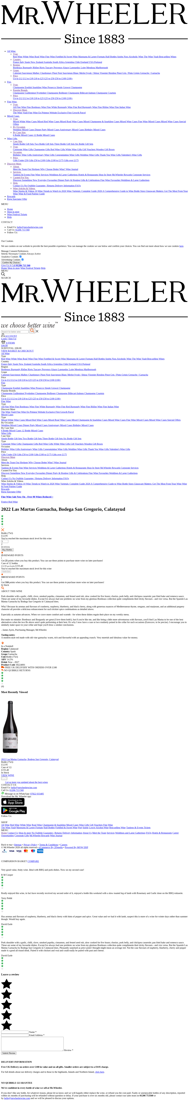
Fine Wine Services (40, 174)
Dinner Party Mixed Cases (47, 129)
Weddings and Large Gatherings (130, 833)
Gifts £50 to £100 (37, 160)
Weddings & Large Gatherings (63, 174)
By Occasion (19, 127)
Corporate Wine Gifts (23, 149)
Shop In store (25, 833)
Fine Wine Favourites (110, 180)
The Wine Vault (151, 56)
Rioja (42, 67)
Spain (28, 62)
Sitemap (18, 844)
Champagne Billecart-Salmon (82, 93)
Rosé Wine (40, 56)
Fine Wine (50, 56)
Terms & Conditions (48, 844)
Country (17, 59)
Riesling (113, 73)
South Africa (59, 62)
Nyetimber (41, 93)
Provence (58, 67)
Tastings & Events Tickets (138, 827)
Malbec (36, 73)
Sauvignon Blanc (71, 73)
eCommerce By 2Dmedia (51, 847)
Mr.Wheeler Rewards (122, 174)
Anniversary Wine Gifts (43, 155)
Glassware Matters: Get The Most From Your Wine (158, 484)
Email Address (36, 1035)
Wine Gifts (12, 138)
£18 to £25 (39, 78)
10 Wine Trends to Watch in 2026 (51, 191)
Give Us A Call (15, 265)
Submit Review (8, 1053)
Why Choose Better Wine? (53, 169)
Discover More (20, 110)
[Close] (94, 855)
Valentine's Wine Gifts (131, 155)
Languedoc (75, 67)
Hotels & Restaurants (88, 174)
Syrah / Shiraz (93, 73)
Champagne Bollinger (57, 93)
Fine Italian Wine (123, 107)
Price (15, 76)
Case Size (18, 141)
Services (17, 172)
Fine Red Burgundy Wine (85, 107)
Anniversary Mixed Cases (72, 129)
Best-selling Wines (167, 56)
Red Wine (18, 56)
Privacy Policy (30, 844)
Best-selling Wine (117, 827)
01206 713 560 (22, 230)
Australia (48, 62)
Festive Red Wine (9, 502)
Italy (22, 62)
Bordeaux (18, 67)
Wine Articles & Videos (24, 188)
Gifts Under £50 (21, 160)
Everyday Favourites (48, 180)
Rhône (36, 67)
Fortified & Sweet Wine (67, 56)
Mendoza (91, 67)
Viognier (104, 73)
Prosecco (52, 87)
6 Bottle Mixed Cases (23, 135)
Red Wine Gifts (58, 149)
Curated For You (21, 177)
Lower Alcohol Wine (99, 827)
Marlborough (102, 67)
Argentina (70, 62)
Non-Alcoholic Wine (134, 56)
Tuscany (49, 67)
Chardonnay (46, 73)
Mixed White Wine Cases (25, 121)
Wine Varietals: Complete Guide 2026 (84, 191)
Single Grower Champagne (69, 87)
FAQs (78, 185)
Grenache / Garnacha (150, 73)
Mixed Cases (13, 116)
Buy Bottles (7, 550)
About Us (87, 833)
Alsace (66, 67)
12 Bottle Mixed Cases (44, 135)
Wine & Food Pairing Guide (31, 194)
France (16, 62)
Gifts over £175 (71, 160)
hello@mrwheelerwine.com (30, 227)
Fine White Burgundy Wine (60, 107)
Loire (83, 67)
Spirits (120, 56)
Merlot (82, 73)
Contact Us (18, 185)
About (16, 166)
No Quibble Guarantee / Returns (39, 185)
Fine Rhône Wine (106, 107)
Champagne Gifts (42, 149)
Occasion (17, 152)
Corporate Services (141, 174)
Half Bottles (111, 56)
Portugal (98, 62)
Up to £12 (18, 78)
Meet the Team (20, 169)
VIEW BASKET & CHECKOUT (17, 351)
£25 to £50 (49, 78)
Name (32, 1032)
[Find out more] (29, 326)
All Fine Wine (20, 107)
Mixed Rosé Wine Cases (71, 121)
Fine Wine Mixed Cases (149, 121)
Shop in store (13, 212)
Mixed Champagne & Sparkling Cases (101, 121)
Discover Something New (25, 180)
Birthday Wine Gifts (22, 155)
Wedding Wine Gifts (90, 155)
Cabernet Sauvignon (23, 73)
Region (16, 65)
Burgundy (28, 67)
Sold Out (6, 571)
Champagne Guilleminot (24, 93)
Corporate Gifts (21, 835)
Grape (16, 70)
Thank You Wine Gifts (110, 155)
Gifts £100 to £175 (55, 160)
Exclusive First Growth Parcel (72, 112)
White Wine (29, 56)
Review (68, 1050)
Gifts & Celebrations (90, 180)
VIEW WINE (7, 775)
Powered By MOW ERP (76, 847)
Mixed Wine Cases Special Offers (165, 420)
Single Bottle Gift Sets (23, 144)
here (181, 246)
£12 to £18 (28, 78)
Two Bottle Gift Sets (44, 144)
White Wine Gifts (74, 149)
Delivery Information (65, 185)
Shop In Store (105, 174)
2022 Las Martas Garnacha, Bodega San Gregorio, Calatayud (30, 759)
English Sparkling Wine (36, 87)
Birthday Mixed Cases (95, 129)
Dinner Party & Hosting (69, 180)
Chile (77, 62)
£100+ (70, 78)
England (84, 62)
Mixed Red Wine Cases (48, 121)
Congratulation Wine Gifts (67, 155)
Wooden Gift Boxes (105, 149)
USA (91, 62)
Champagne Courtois (106, 93)
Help (15, 183)
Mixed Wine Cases (129, 121)
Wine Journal (72, 169)
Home (10, 209)
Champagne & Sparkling (54, 825)
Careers (63, 844)
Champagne (19, 87)
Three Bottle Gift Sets (64, 144)
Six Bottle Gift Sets (84, 144)
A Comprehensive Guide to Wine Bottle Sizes (124, 191)
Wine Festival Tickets (17, 214)
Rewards (11, 196)
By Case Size (19, 132)
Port (80, 827)
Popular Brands (20, 90)
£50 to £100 (61, 78)
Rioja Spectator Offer (17, 199)
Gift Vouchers (89, 149)
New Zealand (37, 62)
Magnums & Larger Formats (91, 56)
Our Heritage (33, 169)
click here (99, 1072)
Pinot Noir (57, 73)
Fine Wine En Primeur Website (43, 112)
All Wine (11, 51)
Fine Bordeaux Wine (37, 107)
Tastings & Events (22, 174)
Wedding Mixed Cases (24, 129)
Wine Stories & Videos (24, 191)
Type (15, 54)
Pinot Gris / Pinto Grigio (128, 73)
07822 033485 (37, 793)
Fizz (9, 82)
